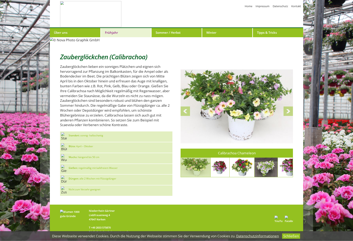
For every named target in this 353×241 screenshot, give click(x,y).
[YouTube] (279, 220)
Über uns (60, 32)
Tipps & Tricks (267, 32)
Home (248, 6)
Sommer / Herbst (168, 32)
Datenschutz (280, 6)
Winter (211, 32)
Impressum (262, 6)
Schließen (291, 236)
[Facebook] (289, 220)
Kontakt (296, 6)
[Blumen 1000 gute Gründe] (72, 222)
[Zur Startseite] (90, 14)
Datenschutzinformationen (257, 236)
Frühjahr (111, 32)
